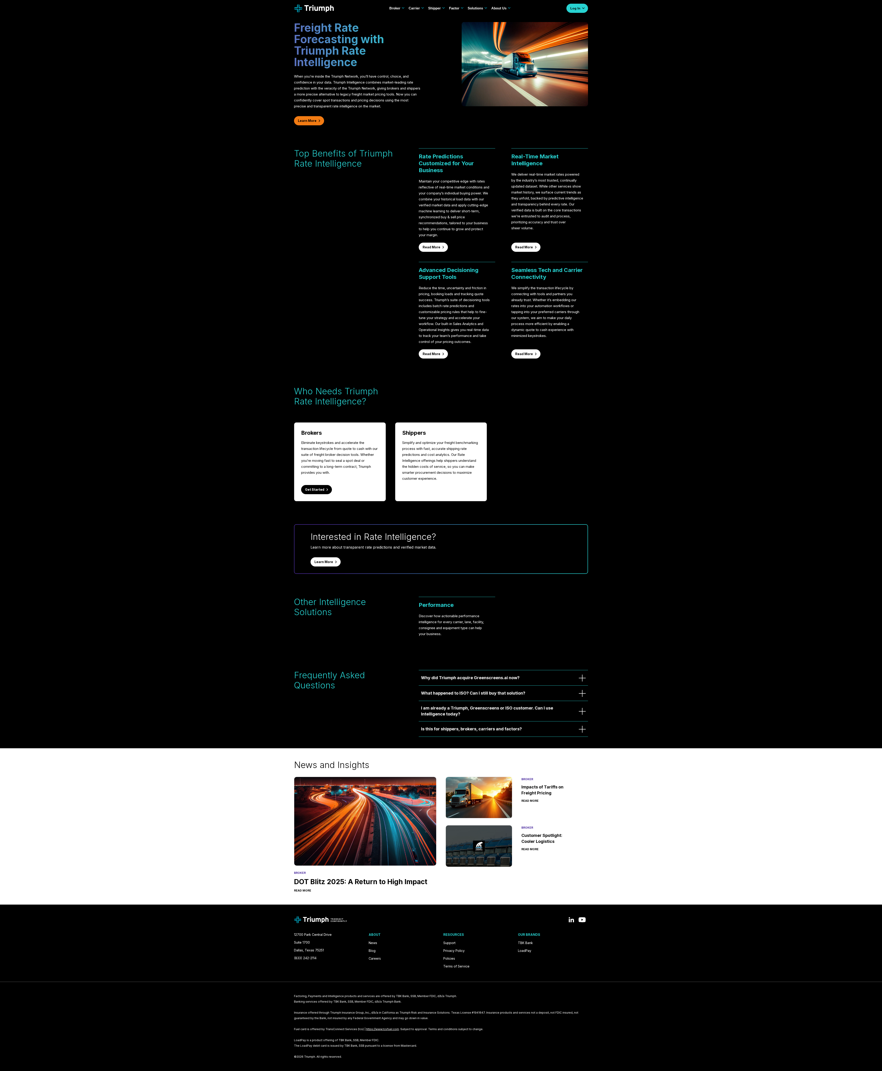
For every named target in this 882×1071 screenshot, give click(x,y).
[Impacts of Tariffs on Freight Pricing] (479, 797)
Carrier (414, 8)
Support (449, 943)
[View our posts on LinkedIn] (571, 919)
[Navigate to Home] (314, 8)
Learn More (307, 121)
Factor (454, 8)
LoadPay (524, 951)
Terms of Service (456, 966)
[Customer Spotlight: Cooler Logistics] (479, 846)
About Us (498, 8)
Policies (449, 958)
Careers (375, 958)
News (373, 943)
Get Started (314, 489)
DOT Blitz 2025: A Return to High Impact (360, 882)
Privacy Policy (454, 951)
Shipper (434, 8)
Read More (431, 247)
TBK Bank (525, 943)
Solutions (475, 8)
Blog (372, 951)
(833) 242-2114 (305, 958)
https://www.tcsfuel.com (382, 1029)
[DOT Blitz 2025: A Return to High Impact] (365, 821)
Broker (394, 8)
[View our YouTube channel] (582, 919)
